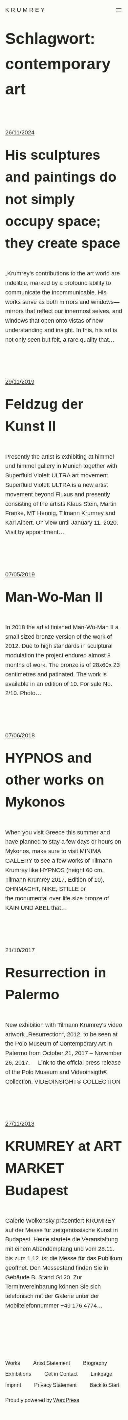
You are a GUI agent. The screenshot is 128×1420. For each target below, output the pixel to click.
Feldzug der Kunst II (44, 415)
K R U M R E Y (25, 10)
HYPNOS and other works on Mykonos (54, 780)
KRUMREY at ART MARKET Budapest (63, 1168)
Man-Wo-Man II (54, 597)
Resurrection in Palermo (55, 983)
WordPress (66, 1400)
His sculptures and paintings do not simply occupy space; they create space (62, 199)
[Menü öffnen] (119, 10)
